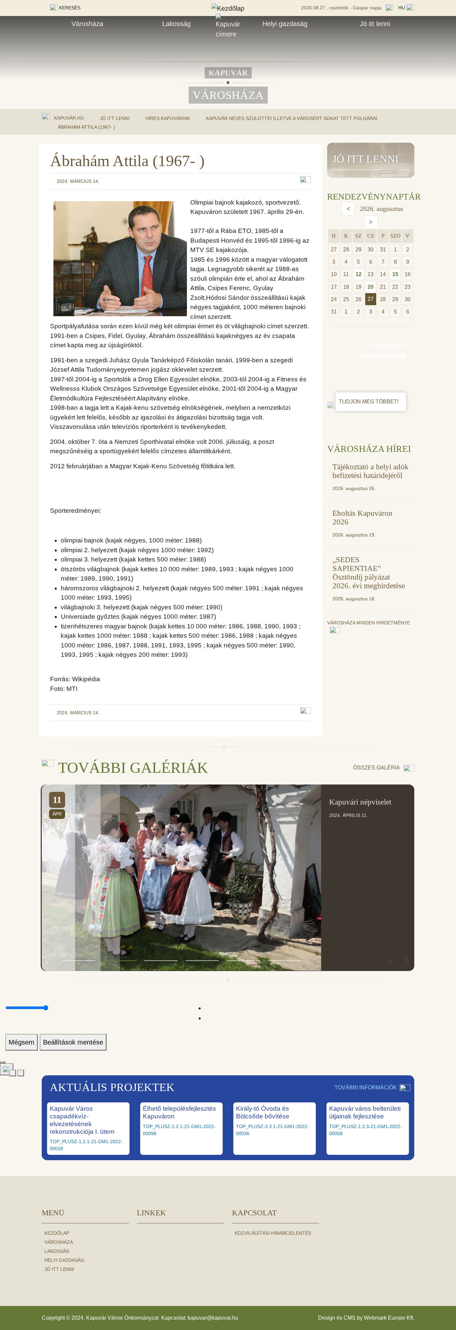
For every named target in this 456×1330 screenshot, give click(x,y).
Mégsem (21, 1042)
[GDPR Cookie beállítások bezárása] (2, 1062)
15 (395, 274)
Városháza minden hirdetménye (368, 622)
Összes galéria (377, 767)
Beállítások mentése (73, 1042)
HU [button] (402, 7)
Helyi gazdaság (284, 23)
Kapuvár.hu (69, 118)
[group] (228, 877)
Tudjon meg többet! (369, 401)
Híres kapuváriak (168, 118)
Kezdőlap (56, 1233)
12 (359, 274)
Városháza (87, 23)
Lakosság (176, 23)
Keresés (69, 7)
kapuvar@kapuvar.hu (213, 1318)
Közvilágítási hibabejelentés (273, 1233)
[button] (78, 960)
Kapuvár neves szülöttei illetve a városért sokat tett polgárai (291, 118)
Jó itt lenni (375, 23)
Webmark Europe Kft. (389, 1318)
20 (371, 287)
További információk (365, 1087)
